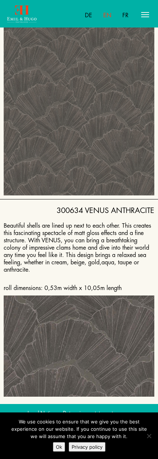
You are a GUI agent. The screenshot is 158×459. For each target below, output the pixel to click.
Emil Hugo (35, 14)
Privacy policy (87, 447)
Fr (125, 15)
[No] (148, 436)
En (107, 15)
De (88, 15)
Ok (59, 447)
